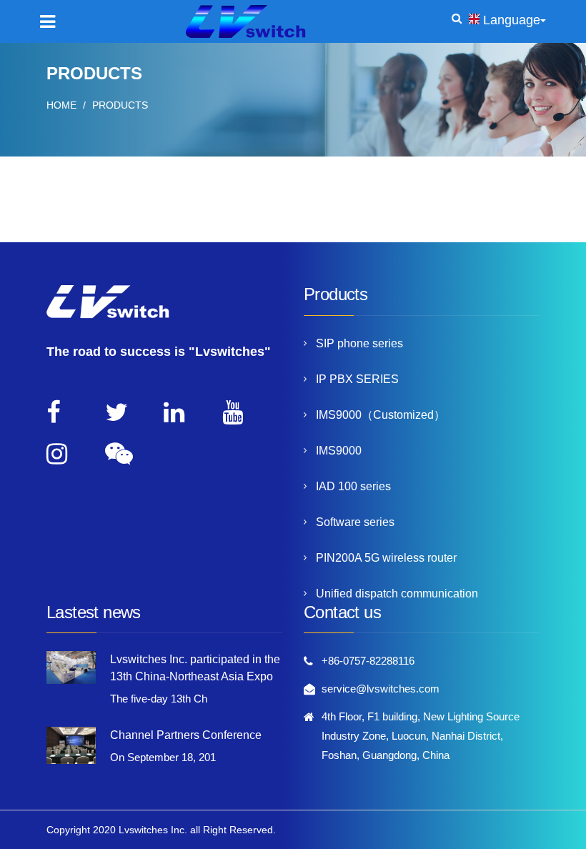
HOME (61, 105)
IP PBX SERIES (357, 379)
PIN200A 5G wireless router (386, 558)
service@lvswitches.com (381, 688)
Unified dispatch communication (397, 593)
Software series (355, 522)
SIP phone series (359, 343)
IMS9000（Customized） (380, 415)
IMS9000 (339, 451)
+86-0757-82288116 (368, 661)
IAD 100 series (353, 486)
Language (511, 20)
